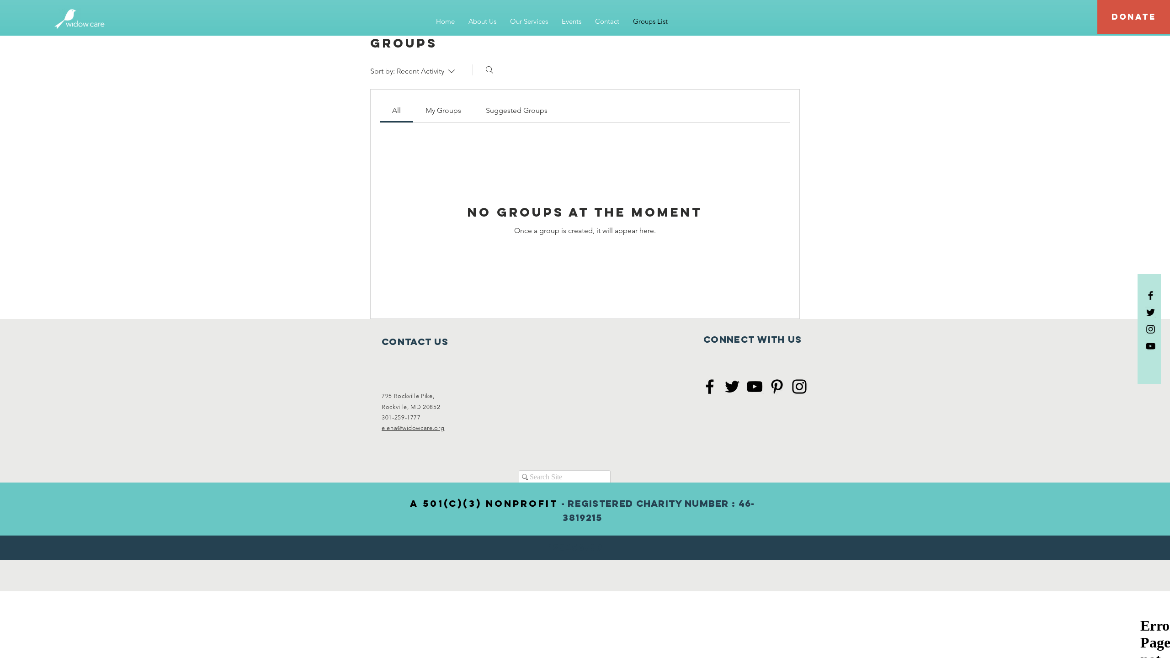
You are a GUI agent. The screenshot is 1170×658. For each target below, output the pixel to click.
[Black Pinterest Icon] (777, 386)
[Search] (489, 69)
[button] (482, 21)
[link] (396, 110)
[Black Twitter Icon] (1150, 312)
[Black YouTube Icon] (1150, 346)
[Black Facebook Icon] (1150, 295)
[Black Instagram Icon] (1150, 329)
